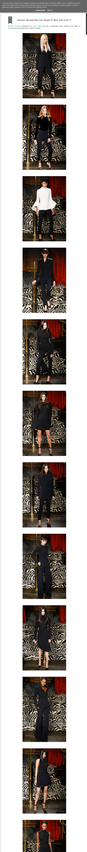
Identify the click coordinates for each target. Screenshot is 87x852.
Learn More (40, 10)
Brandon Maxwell (14, 26)
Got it (50, 10)
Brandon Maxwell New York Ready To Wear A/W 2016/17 (44, 20)
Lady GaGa (37, 26)
